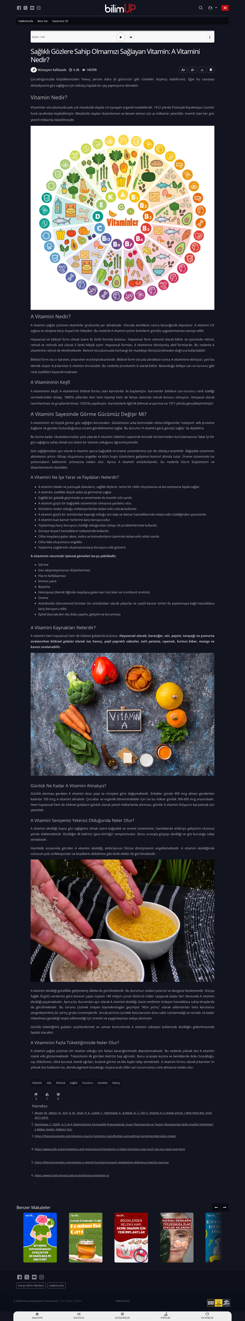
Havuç (116, 1083)
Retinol (60, 1083)
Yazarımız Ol (60, 21)
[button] (209, 37)
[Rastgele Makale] (131, 37)
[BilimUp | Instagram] (38, 8)
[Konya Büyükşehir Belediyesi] (219, 1303)
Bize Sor (43, 21)
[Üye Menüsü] (212, 8)
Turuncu (87, 1083)
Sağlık (73, 1083)
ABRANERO (122, 1301)
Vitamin (37, 1083)
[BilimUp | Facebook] (19, 8)
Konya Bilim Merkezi (31, 1285)
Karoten (103, 1083)
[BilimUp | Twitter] (25, 8)
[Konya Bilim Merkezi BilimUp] (120, 8)
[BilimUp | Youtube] (32, 8)
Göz (49, 1083)
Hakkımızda (25, 21)
